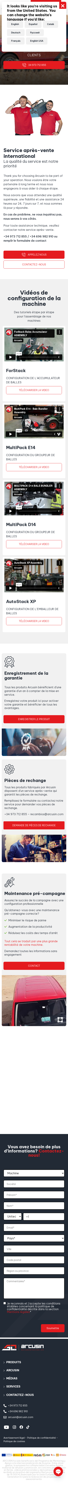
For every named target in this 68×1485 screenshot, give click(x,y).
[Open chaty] (58, 1471)
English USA (36, 40)
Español (33, 24)
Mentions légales (18, 1312)
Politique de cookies (14, 1441)
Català (50, 24)
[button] (34, 1362)
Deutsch (15, 32)
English (15, 24)
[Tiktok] (27, 1427)
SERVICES (13, 1386)
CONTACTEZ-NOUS (20, 1395)
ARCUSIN (12, 1370)
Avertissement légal (14, 1437)
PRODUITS (13, 1362)
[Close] (62, 5)
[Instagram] (14, 1427)
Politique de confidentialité (41, 1437)
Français (15, 40)
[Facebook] (21, 1427)
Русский (35, 32)
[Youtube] (6, 1427)
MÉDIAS (11, 1378)
